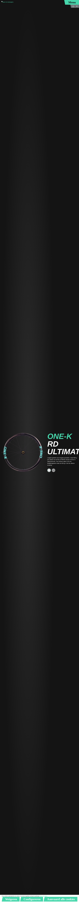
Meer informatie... (44, 896)
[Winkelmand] (72, 6)
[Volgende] (44, 452)
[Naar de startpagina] (7, 2)
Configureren (32, 899)
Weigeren (11, 899)
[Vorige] (2, 452)
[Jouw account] (77, 6)
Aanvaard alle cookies (61, 899)
